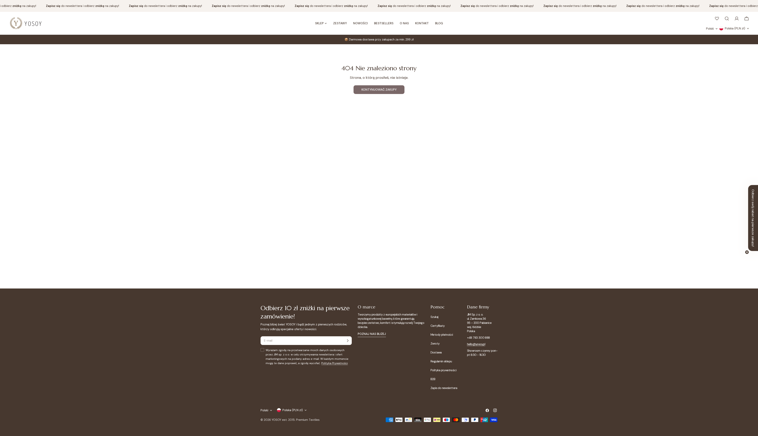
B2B (433, 379)
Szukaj (434, 317)
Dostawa (436, 352)
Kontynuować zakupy (379, 90)
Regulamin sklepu (441, 361)
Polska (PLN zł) (735, 28)
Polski (710, 29)
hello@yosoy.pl (476, 344)
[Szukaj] (727, 19)
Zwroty (435, 344)
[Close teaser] (747, 252)
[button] (753, 218)
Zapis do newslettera (444, 388)
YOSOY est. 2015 (283, 420)
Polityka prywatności (443, 370)
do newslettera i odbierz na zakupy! (76, 6)
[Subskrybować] (347, 340)
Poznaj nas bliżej (372, 334)
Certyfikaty (438, 326)
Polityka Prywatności (334, 363)
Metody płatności (442, 335)
